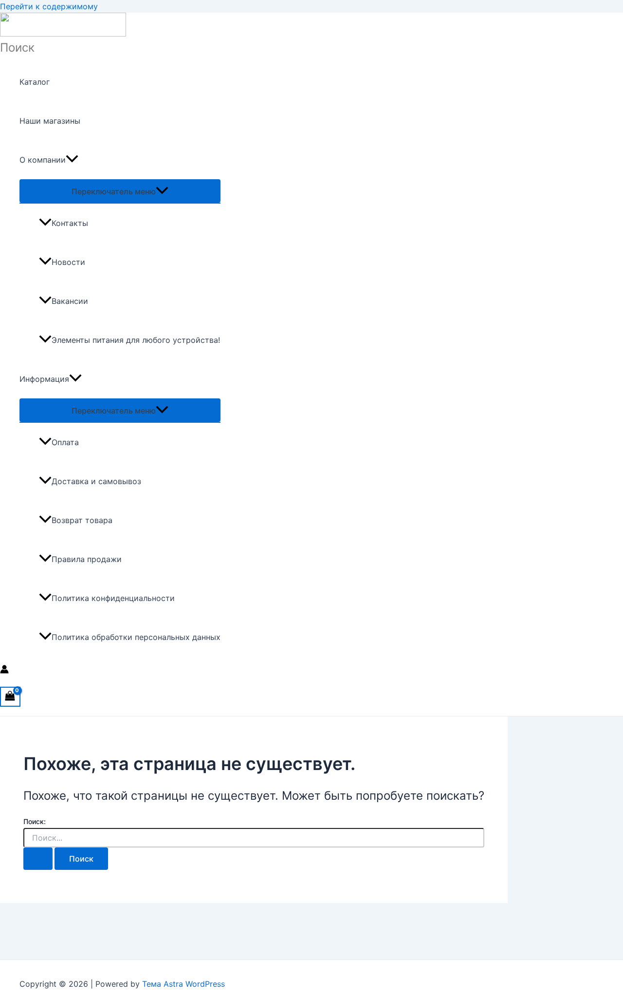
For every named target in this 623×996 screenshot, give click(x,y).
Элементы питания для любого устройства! (136, 340)
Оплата (65, 442)
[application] (72, 159)
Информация (44, 379)
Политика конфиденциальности (113, 598)
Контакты (70, 223)
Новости (68, 262)
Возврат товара (82, 520)
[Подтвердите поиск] (38, 858)
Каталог (34, 82)
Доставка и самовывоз (96, 481)
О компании (42, 160)
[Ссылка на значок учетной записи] (4, 670)
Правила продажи (87, 559)
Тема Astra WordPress (183, 984)
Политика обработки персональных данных (136, 637)
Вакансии (70, 301)
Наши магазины (49, 121)
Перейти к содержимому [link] (49, 6)
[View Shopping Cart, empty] (10, 697)
